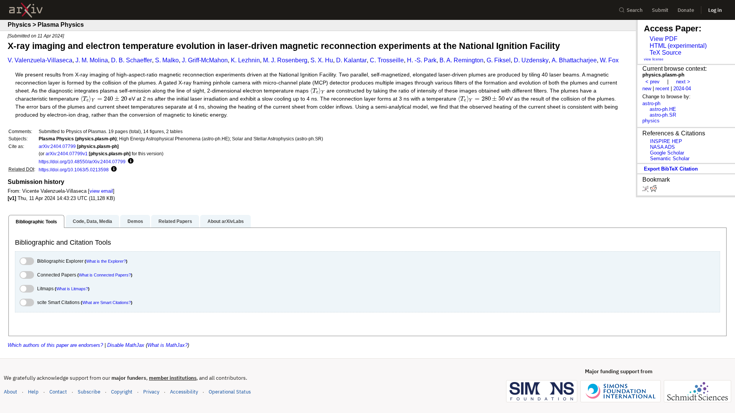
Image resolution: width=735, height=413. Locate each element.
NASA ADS (662, 147)
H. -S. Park (421, 60)
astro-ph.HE (663, 109)
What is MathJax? (167, 345)
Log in (715, 10)
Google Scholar (667, 153)
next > (683, 82)
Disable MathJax (125, 345)
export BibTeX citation (671, 169)
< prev (652, 82)
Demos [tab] (135, 221)
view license (653, 59)
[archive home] (25, 10)
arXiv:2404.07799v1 (67, 153)
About (10, 392)
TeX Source (665, 52)
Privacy (151, 392)
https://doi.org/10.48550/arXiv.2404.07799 (82, 161)
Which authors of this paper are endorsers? (55, 345)
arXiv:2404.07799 (57, 146)
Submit (660, 10)
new (646, 88)
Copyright (121, 392)
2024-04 (682, 88)
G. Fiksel (499, 60)
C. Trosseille (387, 60)
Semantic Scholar (669, 158)
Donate (686, 10)
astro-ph (651, 103)
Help (33, 392)
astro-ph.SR (663, 115)
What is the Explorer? (106, 261)
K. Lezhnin (245, 60)
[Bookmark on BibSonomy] (646, 190)
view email (101, 191)
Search (635, 10)
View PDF (664, 39)
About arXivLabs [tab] (225, 221)
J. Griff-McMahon (205, 60)
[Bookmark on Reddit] (653, 190)
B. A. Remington (461, 60)
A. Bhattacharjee (574, 60)
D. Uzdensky (531, 60)
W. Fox (609, 60)
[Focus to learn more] (130, 161)
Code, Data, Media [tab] (92, 221)
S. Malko (167, 60)
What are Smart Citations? (106, 302)
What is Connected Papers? (105, 275)
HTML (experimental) (678, 45)
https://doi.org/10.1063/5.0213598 (74, 169)
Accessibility (184, 392)
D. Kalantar (351, 60)
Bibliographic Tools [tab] (36, 221)
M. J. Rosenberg (285, 60)
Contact (58, 392)
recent (662, 88)
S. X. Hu (321, 60)
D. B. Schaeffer (131, 60)
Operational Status (230, 391)
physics (651, 121)
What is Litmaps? (72, 288)
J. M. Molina (91, 60)
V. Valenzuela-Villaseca (40, 60)
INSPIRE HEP (666, 141)
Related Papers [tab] (175, 221)
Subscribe (89, 392)
